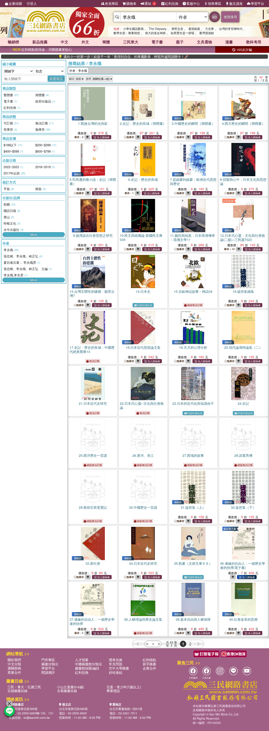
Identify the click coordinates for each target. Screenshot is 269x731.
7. (193, 181)
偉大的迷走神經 (155, 33)
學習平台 (257, 3)
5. (93, 181)
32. (243, 507)
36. (242, 565)
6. (143, 179)
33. (93, 563)
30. (143, 507)
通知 (149, 3)
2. (143, 123)
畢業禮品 (113, 690)
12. (242, 237)
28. (243, 455)
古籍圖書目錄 (17, 690)
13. (92, 293)
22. (142, 405)
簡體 (106, 42)
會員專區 (111, 3)
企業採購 (15, 3)
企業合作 (149, 668)
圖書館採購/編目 (87, 668)
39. (193, 619)
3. (193, 123)
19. (193, 347)
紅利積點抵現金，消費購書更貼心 (42, 49)
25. (93, 455)
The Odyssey (157, 29)
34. (143, 563)
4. (243, 123)
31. (193, 507)
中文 (64, 42)
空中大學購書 (119, 668)
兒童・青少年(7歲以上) (124, 686)
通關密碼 (14, 668)
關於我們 (14, 659)
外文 (85, 42)
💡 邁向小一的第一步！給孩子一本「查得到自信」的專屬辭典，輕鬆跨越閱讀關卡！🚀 (105, 57)
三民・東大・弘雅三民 (24, 686)
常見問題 (115, 664)
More (33, 234)
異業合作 (14, 672)
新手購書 (149, 664)
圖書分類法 (49, 664)
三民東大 (130, 42)
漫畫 (229, 42)
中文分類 (14, 664)
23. (193, 403)
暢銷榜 (13, 42)
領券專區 (214, 3)
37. (92, 621)
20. (243, 347)
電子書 (157, 42)
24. (243, 403)
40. (243, 619)
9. (93, 235)
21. (93, 403)
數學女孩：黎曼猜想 (126, 33)
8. (243, 181)
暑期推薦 (194, 29)
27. (193, 455)
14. (143, 291)
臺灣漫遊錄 (206, 33)
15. (193, 291)
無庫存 (130, 137)
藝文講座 (236, 3)
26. (143, 455)
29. (93, 507)
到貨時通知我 (144, 305)
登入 (33, 3)
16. (243, 291)
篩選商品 (56, 78)
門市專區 (48, 659)
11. (192, 237)
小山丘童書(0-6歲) (70, 686)
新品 (39, 42)
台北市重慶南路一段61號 (125, 709)
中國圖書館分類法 (88, 664)
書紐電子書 (229, 528)
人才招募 (81, 659)
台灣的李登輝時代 (231, 29)
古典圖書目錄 (67, 690)
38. (143, 619)
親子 (180, 42)
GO (214, 17)
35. (193, 563)
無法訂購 (94, 361)
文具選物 (204, 42)
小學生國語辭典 (133, 29)
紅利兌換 (171, 3)
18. (143, 347)
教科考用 (253, 42)
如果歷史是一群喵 (182, 33)
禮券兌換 (115, 659)
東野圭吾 (177, 29)
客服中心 (193, 3)
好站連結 (115, 672)
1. (93, 123)
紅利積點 (149, 659)
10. (141, 237)
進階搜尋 (230, 16)
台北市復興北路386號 (23, 709)
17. (92, 349)
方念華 (209, 29)
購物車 (131, 3)
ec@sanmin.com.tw (37, 717)
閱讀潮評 (48, 672)
